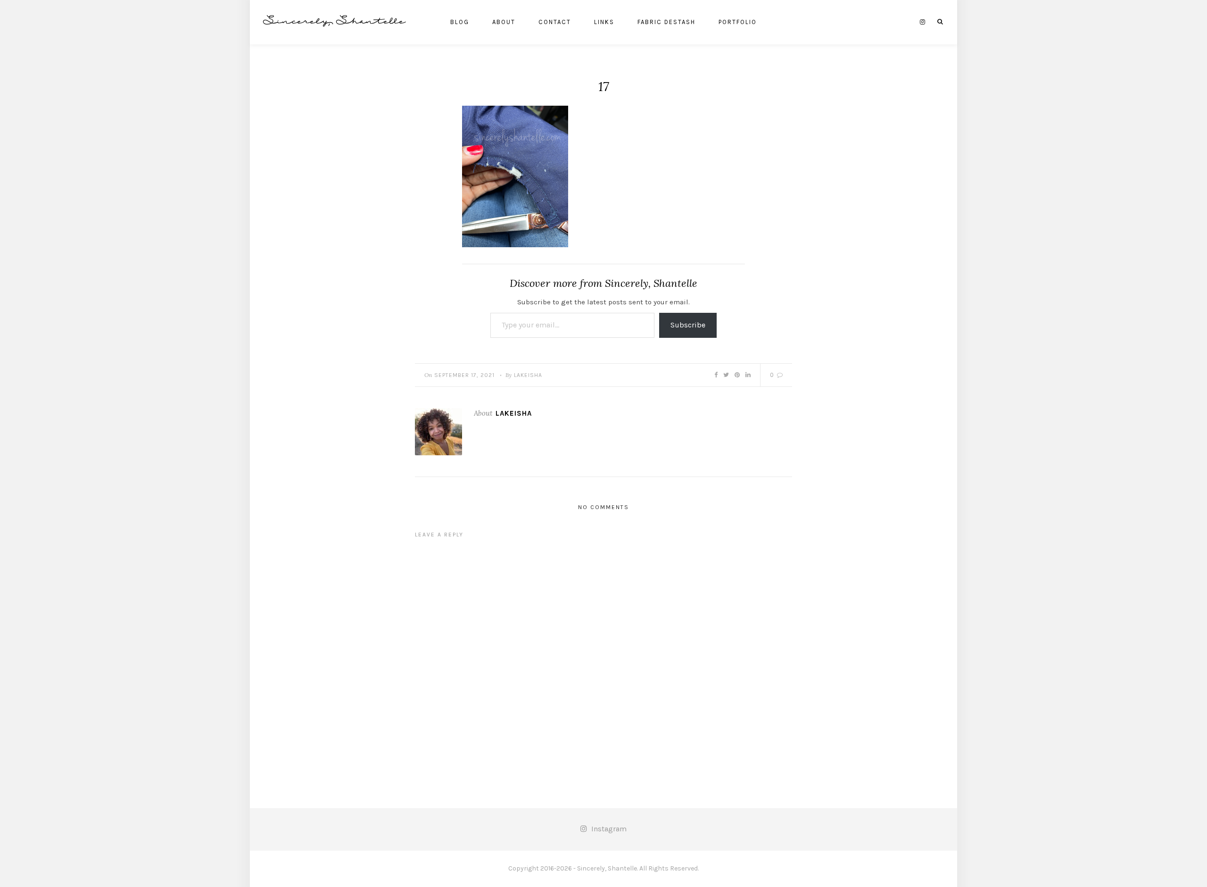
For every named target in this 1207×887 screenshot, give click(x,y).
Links (604, 21)
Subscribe (687, 324)
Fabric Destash (666, 21)
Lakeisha (528, 375)
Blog (459, 21)
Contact (554, 21)
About (503, 21)
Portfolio (738, 21)
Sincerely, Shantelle (334, 22)
